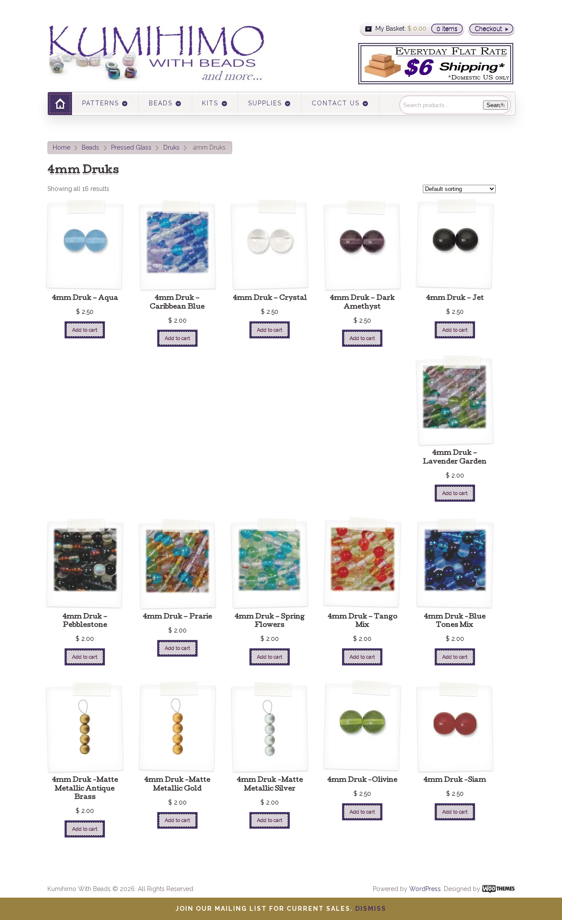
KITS (210, 103)
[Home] (60, 103)
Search (495, 105)
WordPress (425, 888)
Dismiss (370, 908)
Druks (171, 147)
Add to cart (84, 330)
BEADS (161, 103)
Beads (90, 147)
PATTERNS (100, 103)
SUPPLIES (265, 103)
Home (61, 147)
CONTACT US (336, 103)
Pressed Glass (131, 147)
